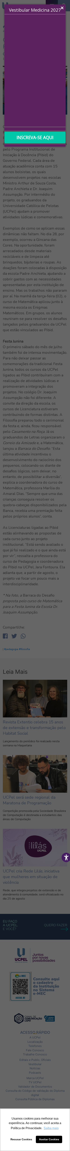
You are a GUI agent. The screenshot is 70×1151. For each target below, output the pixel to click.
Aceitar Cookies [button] (49, 1139)
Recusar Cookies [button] (21, 1139)
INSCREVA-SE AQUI (35, 137)
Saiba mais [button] (51, 1128)
